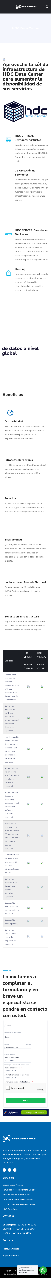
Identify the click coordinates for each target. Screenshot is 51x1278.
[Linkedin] (14, 1170)
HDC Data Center (11, 1209)
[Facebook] (4, 1170)
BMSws (44, 1274)
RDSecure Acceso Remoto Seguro (19, 1189)
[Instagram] (9, 1170)
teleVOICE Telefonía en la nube (18, 1199)
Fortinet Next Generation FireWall (19, 1204)
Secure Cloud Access (13, 1184)
